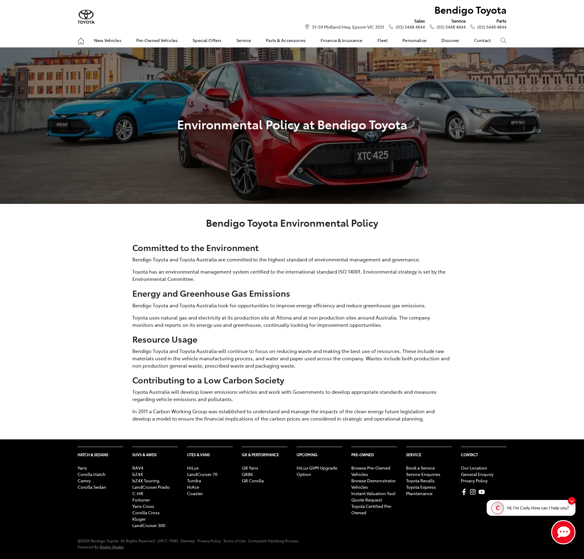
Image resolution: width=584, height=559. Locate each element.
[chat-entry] (563, 532)
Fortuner (141, 500)
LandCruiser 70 (202, 474)
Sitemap (187, 540)
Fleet (382, 40)
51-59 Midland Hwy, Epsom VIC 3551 (348, 27)
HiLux (193, 468)
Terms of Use (234, 540)
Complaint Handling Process (273, 540)
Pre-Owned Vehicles (157, 40)
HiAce (193, 487)
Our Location (474, 468)
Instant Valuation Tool (373, 493)
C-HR (137, 493)
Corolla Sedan (92, 487)
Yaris (82, 468)
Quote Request (366, 500)
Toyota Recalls (420, 480)
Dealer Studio (111, 546)
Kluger (139, 519)
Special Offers (207, 40)
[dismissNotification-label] (571, 501)
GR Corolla (253, 480)
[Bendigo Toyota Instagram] (474, 492)
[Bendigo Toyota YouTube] (482, 492)
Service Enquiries (423, 474)
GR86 (247, 474)
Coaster (195, 493)
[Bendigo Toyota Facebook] (465, 492)
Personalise (414, 40)
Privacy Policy (474, 480)
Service (243, 40)
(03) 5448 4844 (410, 27)
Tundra (194, 480)
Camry (84, 480)
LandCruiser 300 (148, 525)
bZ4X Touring (145, 480)
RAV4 (137, 468)
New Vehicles (107, 40)
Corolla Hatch (92, 474)
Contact (482, 40)
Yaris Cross (143, 506)
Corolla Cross (146, 512)
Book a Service (420, 468)
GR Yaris (250, 468)
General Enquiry (477, 474)
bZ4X (137, 474)
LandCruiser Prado (151, 487)
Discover (450, 40)
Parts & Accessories (286, 40)
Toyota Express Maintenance (421, 490)
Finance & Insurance (342, 40)
